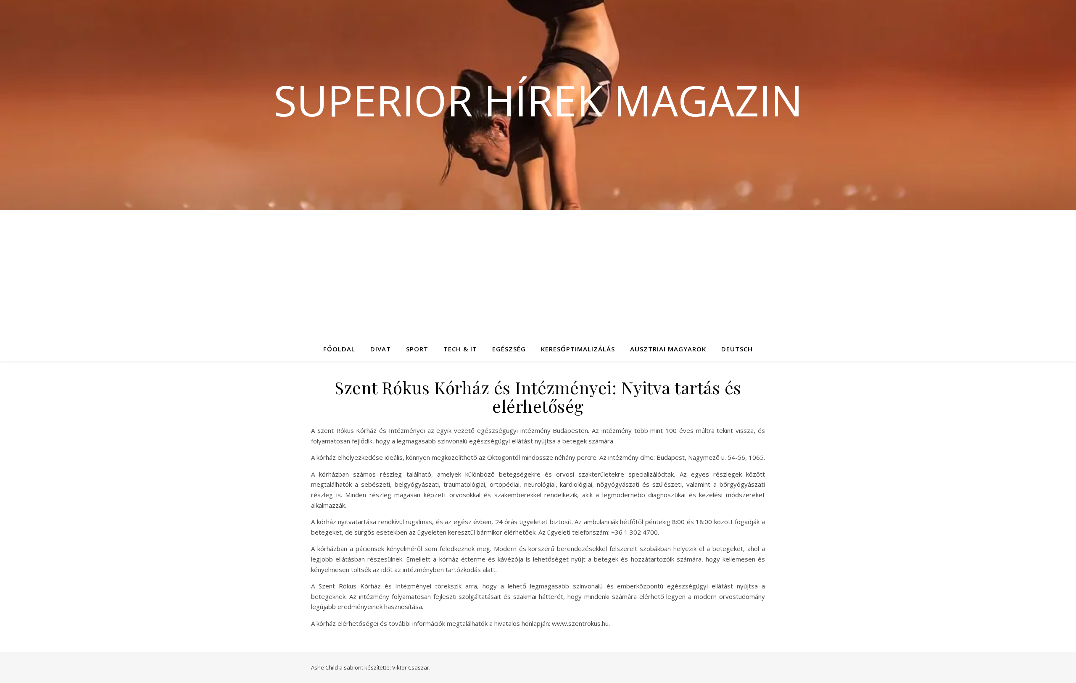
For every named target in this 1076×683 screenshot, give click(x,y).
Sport (417, 349)
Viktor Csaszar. (411, 667)
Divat (380, 349)
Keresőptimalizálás (578, 349)
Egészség (509, 349)
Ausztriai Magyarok (668, 349)
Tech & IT (460, 349)
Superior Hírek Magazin (538, 100)
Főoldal (339, 349)
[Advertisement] (538, 273)
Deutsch (737, 349)
